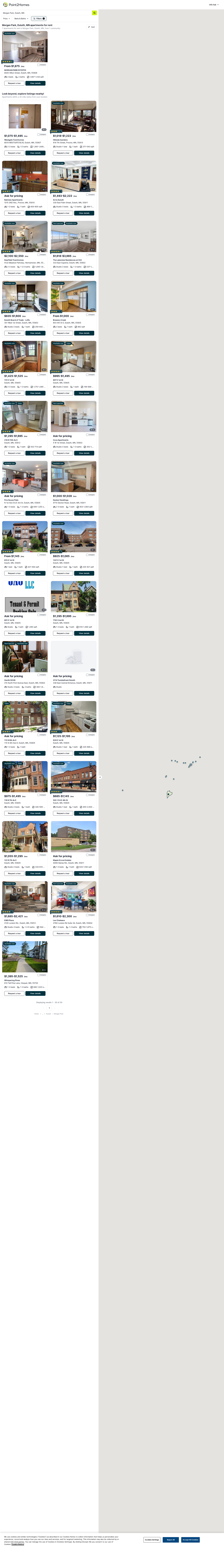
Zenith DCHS (9, 680)
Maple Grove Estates (62, 860)
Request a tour (14, 83)
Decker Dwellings (60, 500)
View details (35, 83)
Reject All (171, 1540)
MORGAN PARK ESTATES (15, 70)
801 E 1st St (9, 620)
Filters (40, 18)
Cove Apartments (60, 440)
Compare (43, 64)
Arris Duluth (58, 200)
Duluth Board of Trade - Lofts (17, 320)
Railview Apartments (13, 200)
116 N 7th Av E (10, 800)
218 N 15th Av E (11, 440)
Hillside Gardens (60, 140)
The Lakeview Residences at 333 (67, 260)
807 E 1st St (58, 380)
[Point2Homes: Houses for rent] (16, 4)
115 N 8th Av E (10, 740)
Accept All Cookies (190, 1540)
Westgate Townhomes (14, 140)
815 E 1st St (9, 560)
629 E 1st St (58, 740)
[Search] (94, 13)
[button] (168, 794)
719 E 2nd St (58, 620)
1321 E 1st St (58, 560)
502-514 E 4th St (60, 800)
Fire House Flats (11, 500)
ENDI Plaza (9, 920)
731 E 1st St (9, 380)
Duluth (48, 1014)
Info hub (212, 5)
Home (36, 1014)
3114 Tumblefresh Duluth (64, 680)
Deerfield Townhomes (14, 260)
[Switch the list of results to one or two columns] (100, 777)
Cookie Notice (18, 1544)
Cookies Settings (152, 1540)
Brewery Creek (59, 320)
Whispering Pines (12, 980)
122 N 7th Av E (10, 860)
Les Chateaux (59, 920)
